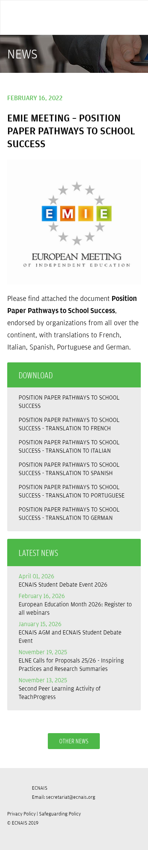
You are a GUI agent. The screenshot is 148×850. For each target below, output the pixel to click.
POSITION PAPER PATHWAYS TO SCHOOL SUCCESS (69, 401)
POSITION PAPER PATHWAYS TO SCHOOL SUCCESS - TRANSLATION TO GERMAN (69, 513)
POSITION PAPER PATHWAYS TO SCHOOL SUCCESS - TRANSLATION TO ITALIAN (69, 446)
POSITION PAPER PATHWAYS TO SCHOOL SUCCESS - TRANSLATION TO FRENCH (69, 424)
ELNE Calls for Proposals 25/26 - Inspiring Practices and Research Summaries (71, 660)
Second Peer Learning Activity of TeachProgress (60, 688)
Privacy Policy (21, 813)
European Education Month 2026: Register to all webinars (75, 604)
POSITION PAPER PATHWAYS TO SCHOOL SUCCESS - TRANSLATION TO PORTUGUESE (71, 491)
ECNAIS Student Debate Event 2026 (63, 580)
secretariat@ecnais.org (70, 796)
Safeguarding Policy (60, 813)
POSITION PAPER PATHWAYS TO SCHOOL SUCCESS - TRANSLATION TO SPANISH (69, 468)
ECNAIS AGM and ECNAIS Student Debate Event (70, 632)
